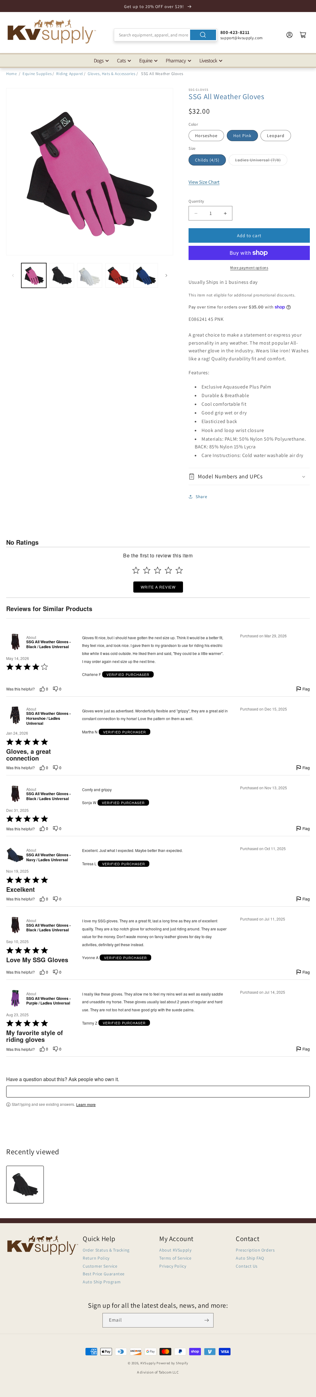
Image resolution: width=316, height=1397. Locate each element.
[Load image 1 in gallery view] (33, 275)
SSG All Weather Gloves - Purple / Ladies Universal (48, 1001)
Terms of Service (175, 1258)
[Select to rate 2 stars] (147, 570)
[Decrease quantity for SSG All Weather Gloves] (196, 213)
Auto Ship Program (102, 1282)
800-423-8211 (235, 32)
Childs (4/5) (207, 160)
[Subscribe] (206, 1320)
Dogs (98, 60)
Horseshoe (206, 135)
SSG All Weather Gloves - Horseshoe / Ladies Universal (48, 718)
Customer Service (100, 1266)
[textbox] (158, 1091)
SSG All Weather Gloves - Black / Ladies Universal (48, 644)
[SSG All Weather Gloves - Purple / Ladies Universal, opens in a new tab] (15, 998)
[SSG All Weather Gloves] (25, 1184)
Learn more (86, 1104)
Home (11, 73)
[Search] (203, 35)
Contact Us (247, 1266)
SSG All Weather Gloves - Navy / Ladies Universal (48, 857)
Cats (121, 60)
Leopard (276, 135)
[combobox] (165, 34)
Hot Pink (242, 135)
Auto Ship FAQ (250, 1258)
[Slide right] (166, 275)
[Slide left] (13, 275)
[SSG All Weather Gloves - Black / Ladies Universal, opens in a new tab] (15, 642)
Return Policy (96, 1258)
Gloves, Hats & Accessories (111, 73)
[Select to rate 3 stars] (157, 570)
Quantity (196, 201)
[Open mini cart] (303, 35)
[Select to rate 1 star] (136, 570)
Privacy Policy (172, 1266)
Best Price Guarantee (104, 1274)
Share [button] (201, 496)
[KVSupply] (52, 31)
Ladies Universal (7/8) (258, 160)
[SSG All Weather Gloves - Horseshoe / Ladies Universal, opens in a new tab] (15, 716)
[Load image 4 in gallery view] (117, 275)
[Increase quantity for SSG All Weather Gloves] (225, 213)
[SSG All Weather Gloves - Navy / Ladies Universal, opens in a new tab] (15, 855)
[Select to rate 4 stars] (168, 570)
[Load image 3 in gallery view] (89, 275)
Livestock (208, 60)
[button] (249, 476)
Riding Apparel (69, 73)
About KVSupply (175, 1250)
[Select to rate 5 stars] (179, 570)
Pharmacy (176, 60)
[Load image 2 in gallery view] (61, 275)
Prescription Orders (255, 1250)
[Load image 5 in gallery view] (145, 275)
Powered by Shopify (172, 1363)
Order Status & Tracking (106, 1250)
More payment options (249, 267)
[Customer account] (289, 35)
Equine (145, 60)
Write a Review (158, 586)
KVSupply (148, 1363)
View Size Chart (204, 182)
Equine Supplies (37, 73)
